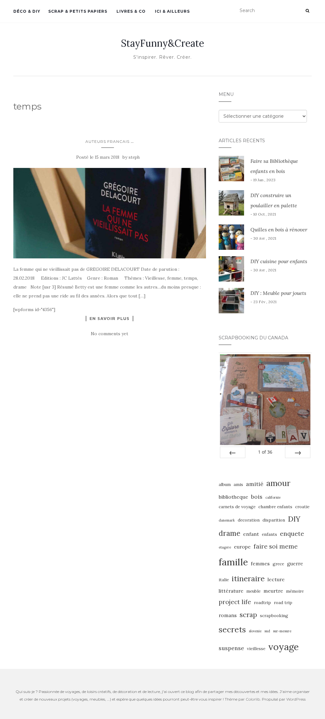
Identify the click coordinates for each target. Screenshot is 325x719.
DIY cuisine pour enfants (278, 261)
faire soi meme (276, 546)
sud (267, 631)
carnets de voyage (237, 506)
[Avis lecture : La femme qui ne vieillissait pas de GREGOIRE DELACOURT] (109, 213)
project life (235, 602)
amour (278, 483)
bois (256, 496)
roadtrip (262, 602)
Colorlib (253, 699)
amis (238, 484)
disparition (273, 520)
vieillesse (256, 648)
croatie (302, 506)
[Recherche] (307, 11)
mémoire (295, 591)
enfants (269, 534)
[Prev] (232, 452)
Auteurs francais (107, 141)
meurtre (273, 591)
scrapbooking (274, 615)
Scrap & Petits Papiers (77, 11)
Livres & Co (130, 11)
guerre (295, 563)
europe (242, 546)
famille (233, 562)
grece (278, 564)
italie (224, 580)
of (265, 452)
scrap (248, 614)
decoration (249, 520)
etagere (225, 547)
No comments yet (109, 333)
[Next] (297, 452)
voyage (283, 647)
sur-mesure (282, 631)
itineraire (248, 578)
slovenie (255, 631)
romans (228, 615)
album (225, 484)
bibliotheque (233, 497)
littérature (231, 591)
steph (134, 157)
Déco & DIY (26, 11)
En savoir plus (109, 318)
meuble (253, 591)
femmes (260, 563)
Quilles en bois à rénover (278, 229)
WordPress (296, 699)
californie (273, 497)
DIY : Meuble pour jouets (278, 293)
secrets (232, 629)
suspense (231, 648)
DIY (294, 518)
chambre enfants (275, 506)
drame (229, 533)
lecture (276, 579)
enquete (292, 533)
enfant (251, 534)
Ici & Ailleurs (172, 11)
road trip (283, 602)
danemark (227, 520)
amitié (254, 484)
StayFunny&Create (162, 43)
